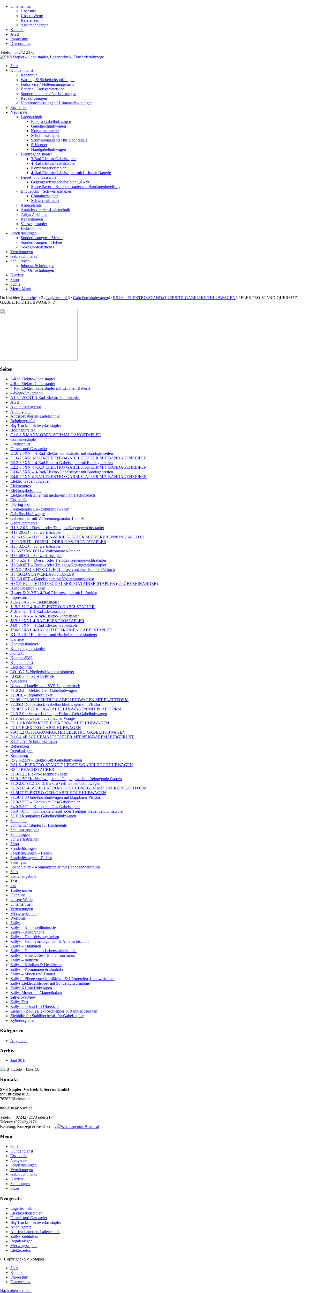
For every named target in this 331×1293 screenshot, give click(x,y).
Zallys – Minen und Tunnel (32, 974)
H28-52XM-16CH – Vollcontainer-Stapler (45, 551)
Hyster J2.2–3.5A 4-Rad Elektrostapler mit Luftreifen (53, 593)
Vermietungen (21, 909)
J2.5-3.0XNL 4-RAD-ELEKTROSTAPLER (47, 620)
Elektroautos (31, 228)
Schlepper (18, 820)
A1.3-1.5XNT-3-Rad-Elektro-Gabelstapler (45, 397)
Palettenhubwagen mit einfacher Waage (42, 718)
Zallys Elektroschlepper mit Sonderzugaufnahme (50, 983)
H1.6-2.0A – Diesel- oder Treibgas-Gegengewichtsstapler (57, 528)
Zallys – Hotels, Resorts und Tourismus (42, 955)
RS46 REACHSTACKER (32, 769)
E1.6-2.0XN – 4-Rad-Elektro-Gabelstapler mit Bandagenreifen (61, 453)
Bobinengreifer (22, 430)
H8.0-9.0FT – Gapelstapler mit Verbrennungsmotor (52, 579)
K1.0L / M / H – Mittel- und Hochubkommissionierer (53, 634)
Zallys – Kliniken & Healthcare (36, 964)
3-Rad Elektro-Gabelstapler (32, 379)
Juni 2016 (18, 1060)
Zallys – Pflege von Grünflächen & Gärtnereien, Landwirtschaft (62, 978)
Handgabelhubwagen (27, 588)
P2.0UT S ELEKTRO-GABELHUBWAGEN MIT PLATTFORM (65, 709)
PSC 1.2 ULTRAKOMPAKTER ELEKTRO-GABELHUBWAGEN (67, 732)
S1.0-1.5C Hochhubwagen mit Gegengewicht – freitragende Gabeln (66, 779)
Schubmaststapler (24, 830)
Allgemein (18, 1040)
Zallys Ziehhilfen (35, 214)
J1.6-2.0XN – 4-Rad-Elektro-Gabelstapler (44, 616)
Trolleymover (21, 890)
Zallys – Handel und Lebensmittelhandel (43, 951)
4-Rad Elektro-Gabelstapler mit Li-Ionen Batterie (50, 388)
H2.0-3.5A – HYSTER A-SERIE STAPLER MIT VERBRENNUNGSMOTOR (77, 537)
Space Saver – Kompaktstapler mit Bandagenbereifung (55, 867)
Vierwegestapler (34, 224)
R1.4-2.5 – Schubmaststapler (33, 741)
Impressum (19, 39)
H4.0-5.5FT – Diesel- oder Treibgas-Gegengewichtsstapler (58, 560)
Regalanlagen (32, 219)
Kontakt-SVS (21, 658)
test (13, 885)
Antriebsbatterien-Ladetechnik (45, 210)
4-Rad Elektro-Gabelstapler (32, 383)
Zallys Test (19, 1002)
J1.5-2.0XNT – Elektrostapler (34, 602)
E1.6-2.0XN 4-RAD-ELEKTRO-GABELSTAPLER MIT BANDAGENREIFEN (78, 458)
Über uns (28, 11)
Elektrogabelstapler (36, 154)
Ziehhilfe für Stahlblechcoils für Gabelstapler (47, 1016)
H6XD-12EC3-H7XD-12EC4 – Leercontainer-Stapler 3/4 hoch (62, 569)
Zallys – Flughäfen (25, 946)
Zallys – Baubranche (27, 932)
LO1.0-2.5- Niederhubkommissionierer (42, 672)
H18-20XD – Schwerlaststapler (36, 532)
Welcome (18, 918)
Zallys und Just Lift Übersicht (34, 1006)
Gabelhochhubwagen (27, 514)
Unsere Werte (32, 15)
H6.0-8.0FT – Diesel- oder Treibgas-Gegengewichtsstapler (58, 565)
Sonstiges (18, 862)
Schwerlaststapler (24, 839)
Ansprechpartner (34, 25)
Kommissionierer (24, 644)
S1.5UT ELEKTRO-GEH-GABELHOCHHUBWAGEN (58, 792)
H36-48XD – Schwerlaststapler (36, 555)
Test (13, 881)
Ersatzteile (18, 500)
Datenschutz (20, 43)
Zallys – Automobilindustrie (33, 927)
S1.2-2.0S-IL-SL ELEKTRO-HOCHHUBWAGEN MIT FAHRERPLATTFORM (78, 788)
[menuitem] (170, 15)
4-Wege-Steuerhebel (26, 393)
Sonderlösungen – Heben (31, 853)
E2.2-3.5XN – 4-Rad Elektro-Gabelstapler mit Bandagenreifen (61, 462)
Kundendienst (21, 662)
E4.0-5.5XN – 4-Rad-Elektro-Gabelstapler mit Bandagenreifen (61, 472)
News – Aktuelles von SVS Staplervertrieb (45, 686)
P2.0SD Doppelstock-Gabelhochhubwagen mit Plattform (56, 704)
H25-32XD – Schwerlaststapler (36, 546)
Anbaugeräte (31, 205)
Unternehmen (21, 6)
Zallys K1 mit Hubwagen (31, 988)
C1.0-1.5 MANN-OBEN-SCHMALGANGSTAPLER (55, 435)
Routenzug (19, 755)
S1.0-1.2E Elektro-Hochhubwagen (38, 774)
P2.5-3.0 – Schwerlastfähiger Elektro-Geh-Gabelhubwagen (58, 713)
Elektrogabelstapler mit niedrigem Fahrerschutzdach (52, 495)
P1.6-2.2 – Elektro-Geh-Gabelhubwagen (43, 690)
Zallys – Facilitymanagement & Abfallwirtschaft (49, 941)
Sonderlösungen (23, 848)
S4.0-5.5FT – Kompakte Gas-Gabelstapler (45, 806)
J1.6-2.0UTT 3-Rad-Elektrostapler (38, 611)
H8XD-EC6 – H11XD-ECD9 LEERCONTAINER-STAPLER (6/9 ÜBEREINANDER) (84, 583)
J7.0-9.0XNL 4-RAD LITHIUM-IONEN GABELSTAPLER (61, 630)
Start (14, 871)
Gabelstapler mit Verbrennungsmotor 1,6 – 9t (47, 518)
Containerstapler (23, 439)
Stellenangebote (23, 876)
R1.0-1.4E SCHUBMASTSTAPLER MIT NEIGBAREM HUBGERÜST (72, 737)
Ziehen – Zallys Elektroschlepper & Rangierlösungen (53, 1011)
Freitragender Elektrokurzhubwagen (39, 509)
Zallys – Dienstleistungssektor (34, 937)
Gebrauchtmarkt (23, 523)
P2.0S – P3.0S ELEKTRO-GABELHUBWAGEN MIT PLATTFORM (69, 700)
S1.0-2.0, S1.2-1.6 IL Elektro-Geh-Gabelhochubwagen (55, 783)
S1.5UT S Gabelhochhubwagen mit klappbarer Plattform (56, 797)
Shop (14, 844)
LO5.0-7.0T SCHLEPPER (32, 676)
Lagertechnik (31, 117)
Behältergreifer (22, 421)
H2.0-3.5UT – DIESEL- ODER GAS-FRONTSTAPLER (58, 541)
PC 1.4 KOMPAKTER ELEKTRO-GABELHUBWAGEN (59, 723)
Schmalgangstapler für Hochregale (38, 825)
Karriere (17, 639)
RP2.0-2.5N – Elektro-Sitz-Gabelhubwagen (46, 760)
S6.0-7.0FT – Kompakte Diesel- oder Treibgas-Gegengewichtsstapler (67, 811)
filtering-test (20, 504)
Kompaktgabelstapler (27, 648)
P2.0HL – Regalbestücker (31, 695)
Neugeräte (18, 681)
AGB (14, 34)
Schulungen (20, 834)
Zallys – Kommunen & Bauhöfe (36, 969)
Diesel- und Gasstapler (39, 177)
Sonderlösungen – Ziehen (31, 858)
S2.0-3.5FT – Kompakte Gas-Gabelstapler (45, 802)
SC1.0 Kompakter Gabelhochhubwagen (43, 816)
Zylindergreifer (22, 1020)
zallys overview (23, 997)
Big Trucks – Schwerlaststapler (46, 191)
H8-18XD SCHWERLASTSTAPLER (42, 574)
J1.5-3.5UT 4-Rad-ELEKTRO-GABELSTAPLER (52, 607)
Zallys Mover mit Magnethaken (36, 992)
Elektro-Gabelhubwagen (30, 481)
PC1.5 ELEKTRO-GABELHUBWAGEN (45, 727)
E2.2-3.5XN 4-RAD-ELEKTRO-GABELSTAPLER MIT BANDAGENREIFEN (78, 467)
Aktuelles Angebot (25, 407)
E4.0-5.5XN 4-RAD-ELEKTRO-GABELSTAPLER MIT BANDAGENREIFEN (78, 476)
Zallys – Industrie (24, 960)
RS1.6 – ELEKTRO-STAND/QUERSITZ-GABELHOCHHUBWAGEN (71, 765)
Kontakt (17, 29)
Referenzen (30, 20)
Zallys (15, 923)
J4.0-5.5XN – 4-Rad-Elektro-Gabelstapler (44, 625)
